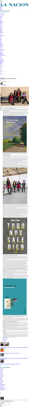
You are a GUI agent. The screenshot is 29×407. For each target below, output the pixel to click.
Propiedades (1, 21)
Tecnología (1, 43)
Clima (0, 16)
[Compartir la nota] (0, 108)
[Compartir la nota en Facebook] (0, 110)
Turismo (1, 42)
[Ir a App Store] (2, 399)
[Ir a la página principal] (5, 367)
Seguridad (1, 28)
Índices (1, 23)
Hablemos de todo (2, 32)
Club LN (1, 9)
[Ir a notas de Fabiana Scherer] (14, 83)
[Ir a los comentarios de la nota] (1, 107)
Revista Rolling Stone (2, 61)
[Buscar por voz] (28, 12)
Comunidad (1, 30)
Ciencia (1, 31)
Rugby (0, 38)
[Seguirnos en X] (0, 392)
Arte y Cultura (4, 339)
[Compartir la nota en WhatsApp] (1, 108)
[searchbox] (14, 12)
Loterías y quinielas (2, 45)
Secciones (2, 7)
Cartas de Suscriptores (2, 35)
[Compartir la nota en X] (1, 110)
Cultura (1, 29)
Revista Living (1, 60)
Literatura (4, 338)
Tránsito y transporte (2, 15)
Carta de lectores (2, 54)
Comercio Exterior (2, 22)
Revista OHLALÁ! (1, 58)
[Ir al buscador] (1, 2)
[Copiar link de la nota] (0, 109)
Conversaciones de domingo (3, 55)
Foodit (1, 8)
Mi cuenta (2, 10)
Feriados (1, 44)
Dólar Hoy (1, 20)
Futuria (1, 19)
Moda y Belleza (1, 46)
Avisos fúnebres (1, 53)
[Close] (0, 364)
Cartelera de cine (2, 49)
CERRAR (1, 0)
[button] (14, 43)
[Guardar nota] (0, 107)
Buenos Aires (1, 27)
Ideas (0, 56)
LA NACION (1, 77)
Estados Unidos (1, 25)
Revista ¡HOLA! (1, 59)
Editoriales (1, 34)
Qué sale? (1, 48)
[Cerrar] (9, 11)
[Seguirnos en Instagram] (0, 394)
